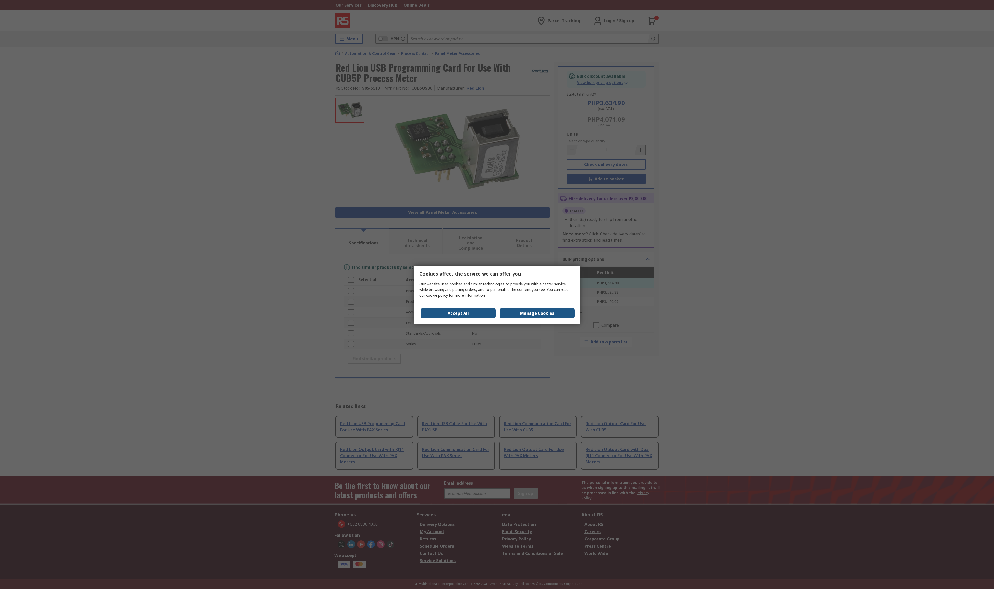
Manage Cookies (537, 313)
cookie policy (437, 295)
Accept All (458, 313)
